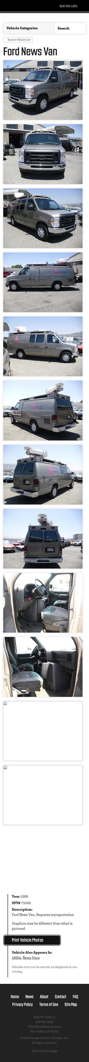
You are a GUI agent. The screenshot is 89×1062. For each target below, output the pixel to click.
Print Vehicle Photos (27, 939)
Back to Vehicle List (19, 39)
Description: (22, 909)
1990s (16, 958)
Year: (16, 896)
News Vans (31, 958)
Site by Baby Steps (44, 1051)
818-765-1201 (69, 6)
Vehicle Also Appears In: (32, 952)
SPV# (16, 903)
